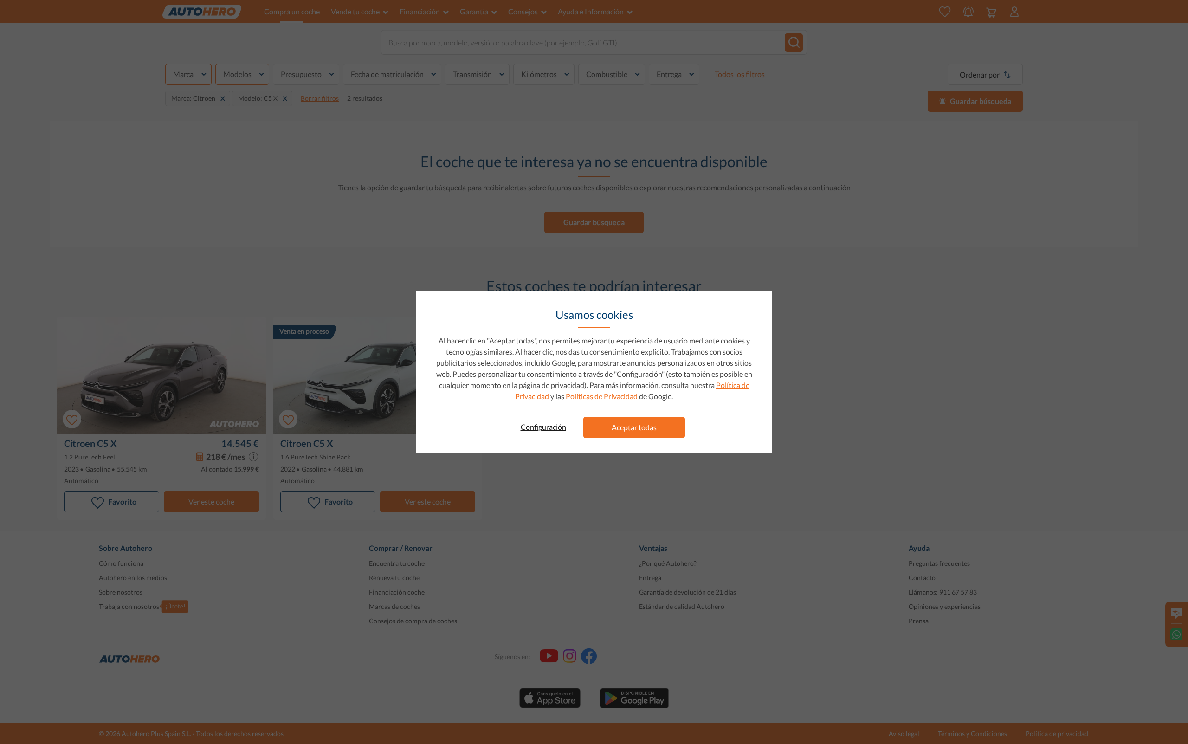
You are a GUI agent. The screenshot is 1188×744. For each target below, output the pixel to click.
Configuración (543, 426)
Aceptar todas (634, 427)
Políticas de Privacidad (602, 396)
